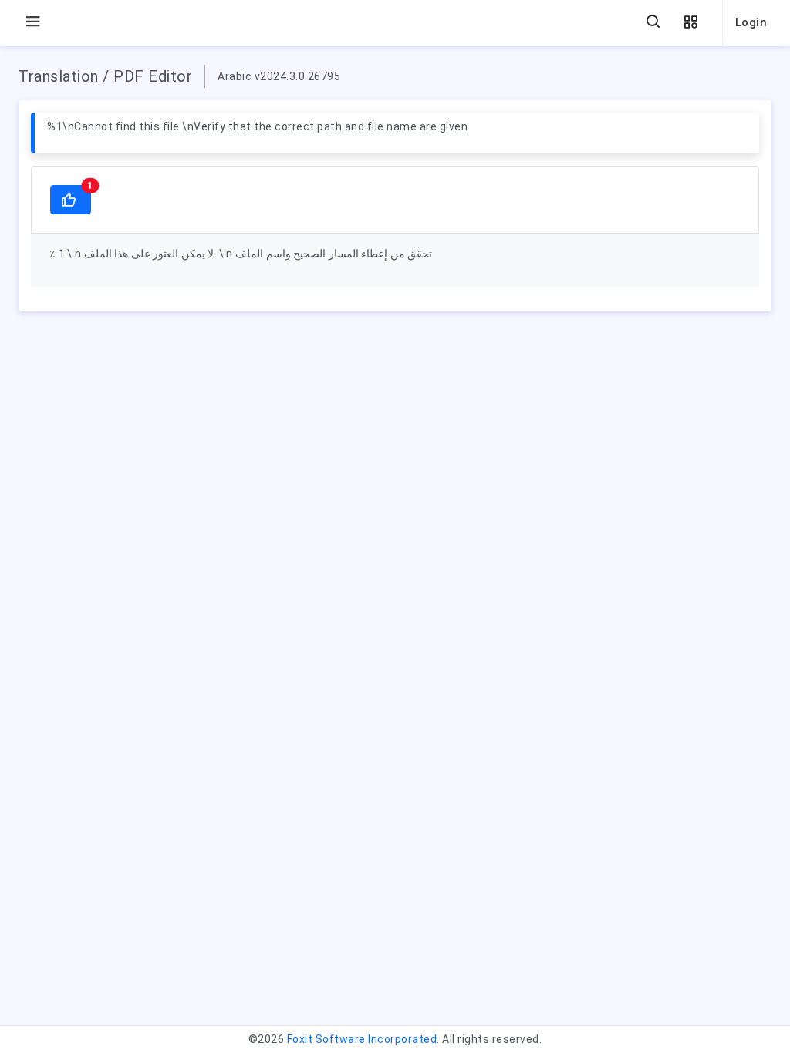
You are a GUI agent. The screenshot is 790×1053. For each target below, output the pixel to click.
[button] (690, 22)
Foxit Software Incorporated (362, 1039)
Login (751, 22)
